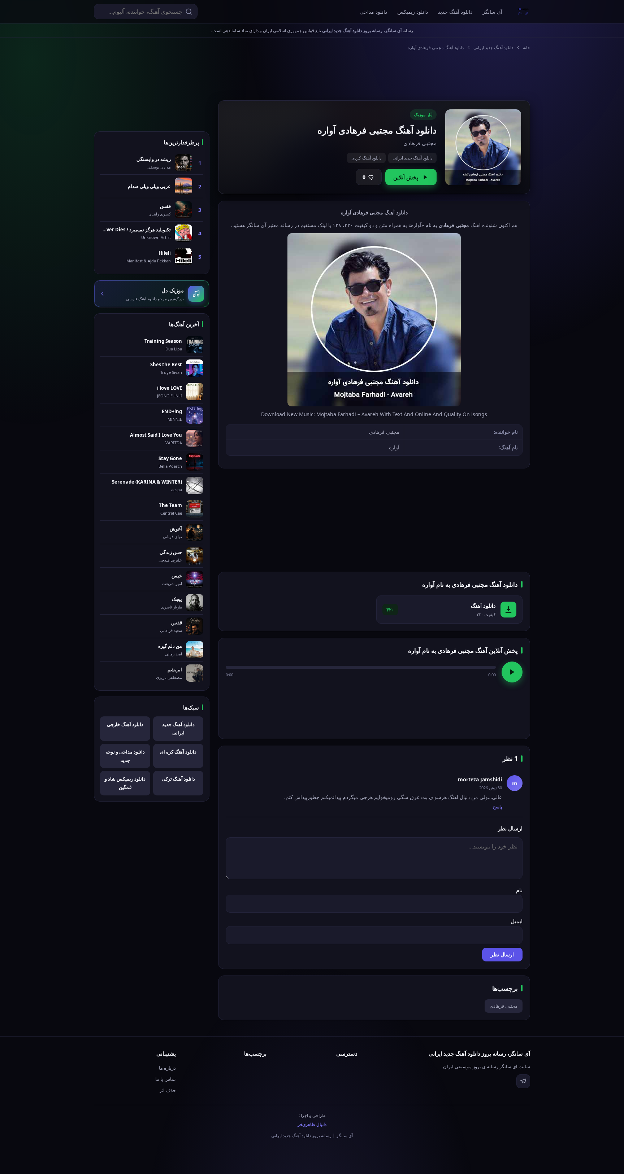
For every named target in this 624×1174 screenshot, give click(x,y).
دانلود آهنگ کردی (366, 158)
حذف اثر (167, 1090)
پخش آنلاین (405, 177)
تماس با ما (165, 1079)
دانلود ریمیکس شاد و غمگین (125, 783)
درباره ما (167, 1068)
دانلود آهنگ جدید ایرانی (493, 47)
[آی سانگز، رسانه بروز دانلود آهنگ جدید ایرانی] (523, 11)
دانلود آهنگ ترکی (178, 779)
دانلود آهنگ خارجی (125, 724)
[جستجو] (188, 11)
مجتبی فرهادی (503, 1006)
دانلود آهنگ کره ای (178, 752)
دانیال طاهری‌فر (312, 1124)
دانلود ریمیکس (412, 11)
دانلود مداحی (373, 11)
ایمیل (517, 921)
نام (519, 890)
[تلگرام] (523, 1081)
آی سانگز (492, 11)
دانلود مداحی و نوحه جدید (125, 756)
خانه (526, 47)
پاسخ (497, 807)
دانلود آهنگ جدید (455, 11)
